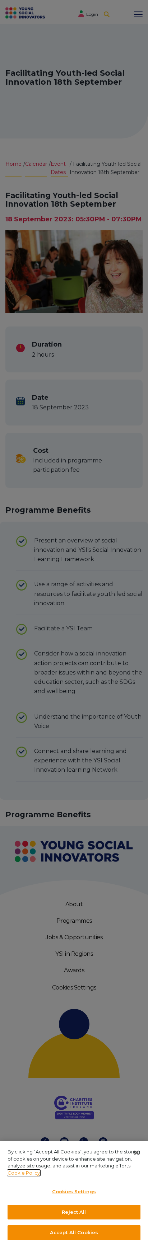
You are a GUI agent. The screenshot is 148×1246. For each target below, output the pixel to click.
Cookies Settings (74, 1191)
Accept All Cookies (74, 1232)
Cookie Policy (24, 1173)
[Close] (136, 1153)
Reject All (74, 1212)
